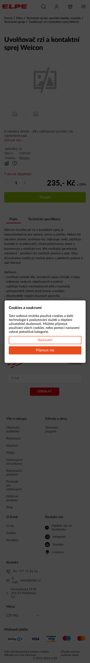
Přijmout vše (45, 350)
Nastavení (45, 340)
